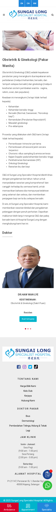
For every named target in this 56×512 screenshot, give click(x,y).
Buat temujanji (28, 319)
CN (28, 3)
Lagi (28, 430)
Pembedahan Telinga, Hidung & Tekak (28, 425)
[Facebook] (19, 367)
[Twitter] (30, 367)
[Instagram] (25, 367)
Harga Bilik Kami (28, 386)
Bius (28, 416)
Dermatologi (28, 421)
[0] (47, 474)
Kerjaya (28, 395)
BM (34, 3)
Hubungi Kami (28, 400)
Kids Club (28, 391)
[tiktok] (36, 367)
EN (22, 3)
